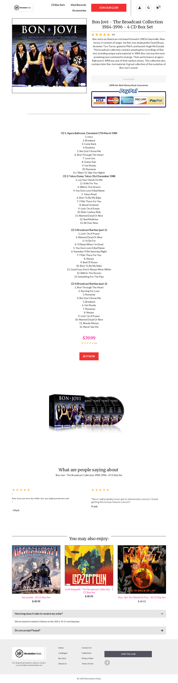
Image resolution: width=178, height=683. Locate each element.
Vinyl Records (78, 4)
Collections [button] (87, 653)
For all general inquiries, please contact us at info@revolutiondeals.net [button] (29, 664)
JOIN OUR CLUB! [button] (108, 7)
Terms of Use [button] (87, 663)
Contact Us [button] (87, 648)
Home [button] (61, 648)
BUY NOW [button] (89, 356)
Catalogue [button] (62, 653)
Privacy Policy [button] (87, 658)
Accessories (79, 10)
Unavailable (128, 79)
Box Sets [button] (62, 658)
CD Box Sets (58, 4)
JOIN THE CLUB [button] (128, 654)
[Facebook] (107, 662)
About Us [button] (62, 663)
